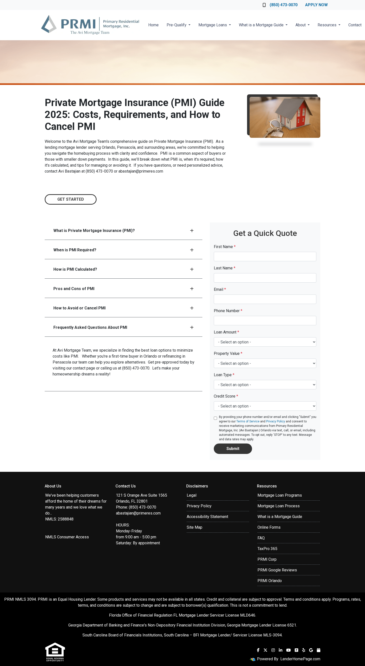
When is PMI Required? (74, 250)
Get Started (70, 199)
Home (153, 25)
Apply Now (316, 4)
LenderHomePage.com (300, 659)
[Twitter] (265, 650)
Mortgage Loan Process (278, 506)
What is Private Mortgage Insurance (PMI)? (94, 230)
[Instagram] (273, 650)
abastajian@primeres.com (138, 513)
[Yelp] (303, 650)
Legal (191, 495)
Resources (327, 25)
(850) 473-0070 (283, 4)
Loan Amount (226, 332)
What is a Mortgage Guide (262, 25)
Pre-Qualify (177, 25)
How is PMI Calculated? (75, 269)
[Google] (311, 650)
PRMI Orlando (269, 580)
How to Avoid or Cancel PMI (79, 308)
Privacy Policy (275, 421)
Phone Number (228, 310)
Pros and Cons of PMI (73, 288)
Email (220, 289)
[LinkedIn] (280, 650)
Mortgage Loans (213, 25)
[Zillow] (296, 650)
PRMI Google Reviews (277, 570)
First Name (225, 246)
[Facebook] (258, 650)
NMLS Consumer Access (67, 537)
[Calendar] (318, 650)
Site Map (194, 527)
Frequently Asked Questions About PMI (90, 327)
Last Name (224, 268)
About (301, 25)
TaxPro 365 (267, 548)
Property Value (228, 353)
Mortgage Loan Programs (279, 495)
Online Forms (269, 527)
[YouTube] (288, 650)
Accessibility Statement (207, 516)
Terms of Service (247, 421)
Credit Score (226, 396)
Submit (232, 448)
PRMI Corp (267, 559)
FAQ (261, 538)
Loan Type (224, 374)
